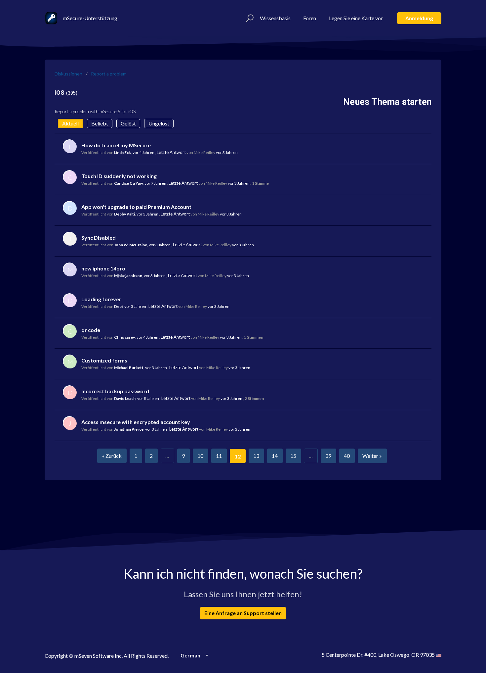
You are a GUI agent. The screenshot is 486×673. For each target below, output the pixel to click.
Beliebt (99, 123)
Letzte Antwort (171, 152)
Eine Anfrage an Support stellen (243, 613)
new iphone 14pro (103, 268)
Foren (309, 18)
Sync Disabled (98, 237)
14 (275, 456)
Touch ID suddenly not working (119, 176)
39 (328, 456)
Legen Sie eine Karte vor (356, 18)
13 (256, 456)
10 (200, 456)
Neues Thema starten (387, 102)
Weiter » (372, 456)
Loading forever (101, 299)
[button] (249, 18)
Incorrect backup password (115, 391)
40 (347, 456)
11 (219, 456)
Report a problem (109, 73)
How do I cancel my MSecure (116, 145)
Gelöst (128, 123)
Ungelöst (158, 123)
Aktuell (70, 123)
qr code (90, 330)
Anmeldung (419, 18)
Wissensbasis (275, 18)
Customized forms (104, 360)
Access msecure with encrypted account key (135, 422)
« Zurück (112, 456)
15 (293, 456)
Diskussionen (68, 73)
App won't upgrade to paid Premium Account (136, 207)
